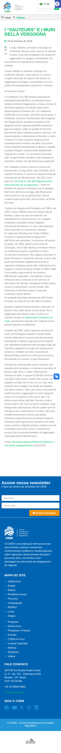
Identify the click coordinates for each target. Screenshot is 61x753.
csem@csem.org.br (14, 692)
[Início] (2, 17)
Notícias (21, 17)
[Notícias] (14, 17)
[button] (57, 4)
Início (8, 17)
